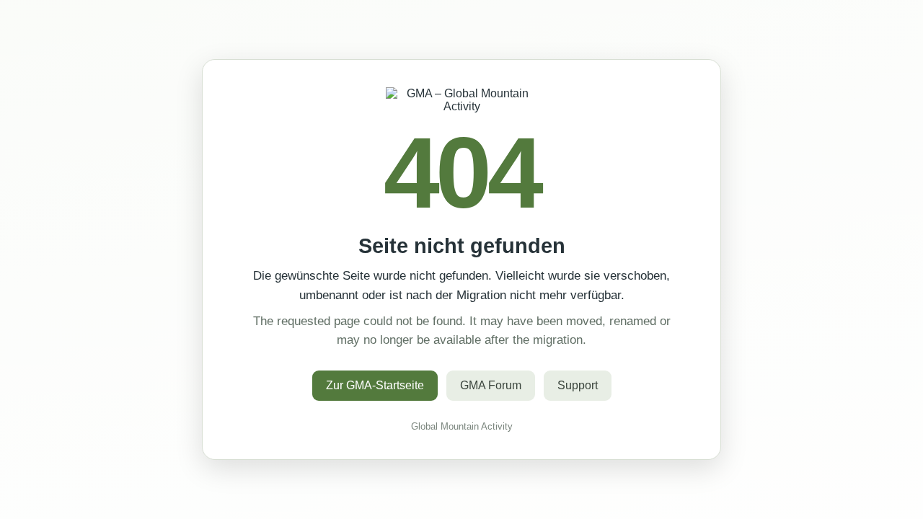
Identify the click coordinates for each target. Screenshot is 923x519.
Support (577, 385)
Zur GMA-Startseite (375, 385)
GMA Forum (490, 385)
